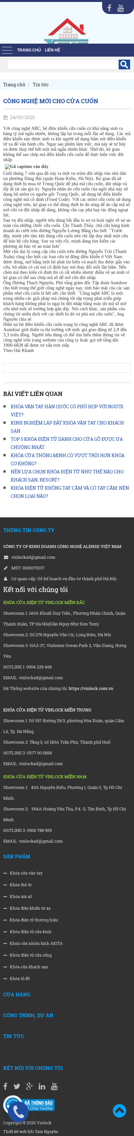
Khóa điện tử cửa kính (30, 931)
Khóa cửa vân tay (26, 873)
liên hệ (52, 50)
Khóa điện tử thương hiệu (33, 920)
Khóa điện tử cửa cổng (30, 955)
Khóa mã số (20, 896)
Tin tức (13, 1036)
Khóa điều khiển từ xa (30, 908)
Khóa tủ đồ (19, 978)
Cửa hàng (16, 994)
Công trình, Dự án (28, 1015)
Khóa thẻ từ (20, 884)
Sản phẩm (16, 856)
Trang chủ (29, 50)
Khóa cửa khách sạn (28, 966)
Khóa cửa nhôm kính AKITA (36, 943)
